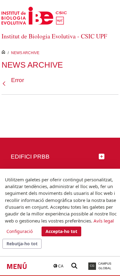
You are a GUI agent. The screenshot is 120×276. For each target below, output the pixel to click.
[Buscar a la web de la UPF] (74, 266)
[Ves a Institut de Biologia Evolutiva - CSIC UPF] (34, 15)
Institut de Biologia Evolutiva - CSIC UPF (54, 36)
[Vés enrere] (6, 83)
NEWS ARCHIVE (25, 53)
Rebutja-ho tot (22, 243)
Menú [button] (16, 266)
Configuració (19, 231)
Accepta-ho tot (61, 231)
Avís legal (104, 221)
